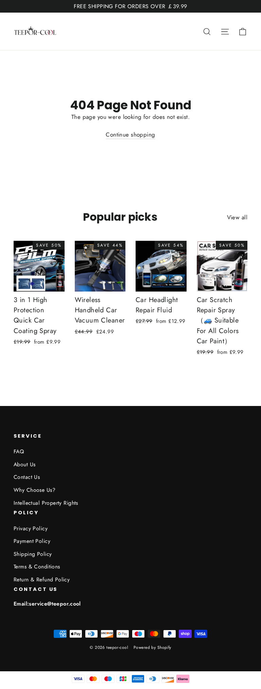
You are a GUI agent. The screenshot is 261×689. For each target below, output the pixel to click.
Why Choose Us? (34, 490)
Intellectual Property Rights (46, 503)
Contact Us (27, 477)
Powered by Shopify (152, 647)
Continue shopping (130, 134)
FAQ (19, 451)
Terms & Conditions (37, 566)
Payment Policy (32, 541)
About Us (24, 464)
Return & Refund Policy (42, 579)
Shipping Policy (33, 554)
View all (237, 217)
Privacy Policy (31, 528)
